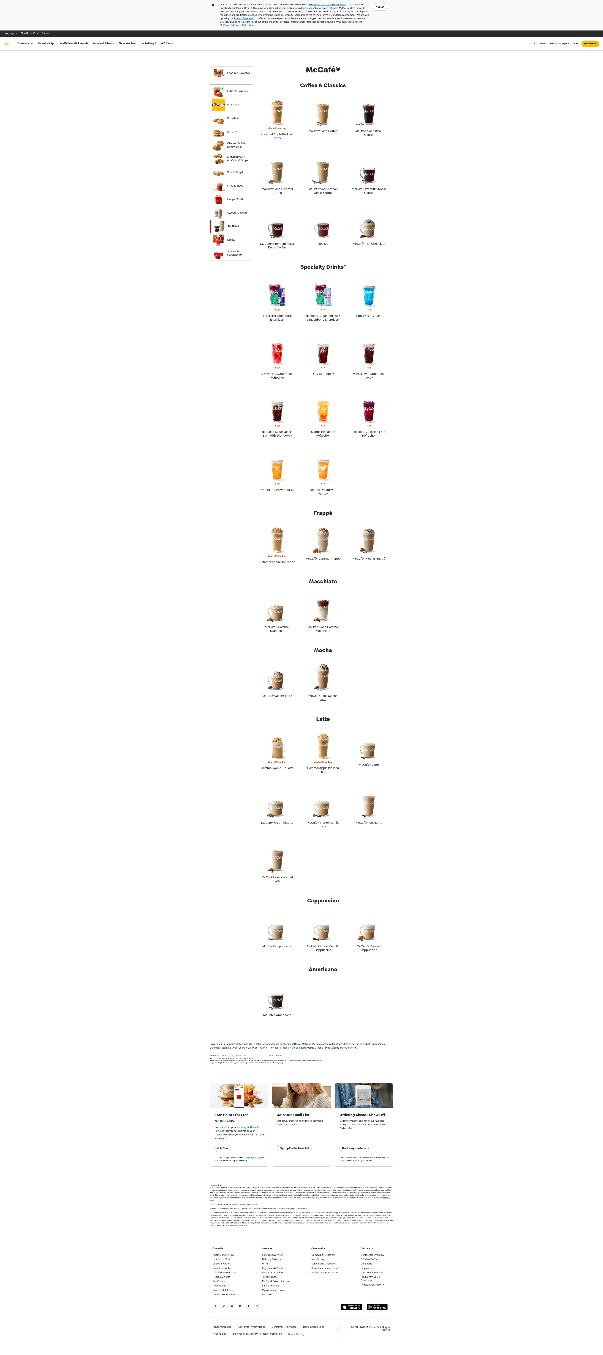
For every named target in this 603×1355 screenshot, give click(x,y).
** (210, 1209)
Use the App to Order (354, 1148)
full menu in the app (289, 1048)
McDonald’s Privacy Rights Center (238, 25)
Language (9, 33)
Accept (380, 7)
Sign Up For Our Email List (294, 1148)
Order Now (590, 44)
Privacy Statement (244, 18)
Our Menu (23, 43)
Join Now (222, 1148)
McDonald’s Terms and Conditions (327, 5)
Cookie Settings (296, 1334)
